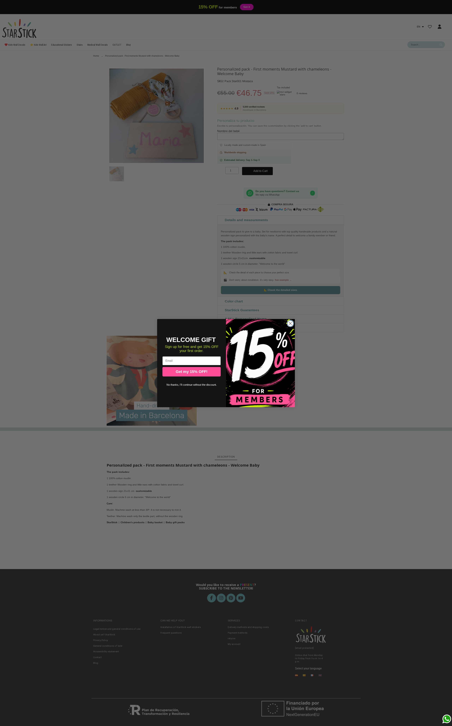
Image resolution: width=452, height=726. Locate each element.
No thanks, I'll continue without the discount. (191, 384)
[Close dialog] (290, 323)
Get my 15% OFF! (191, 371)
